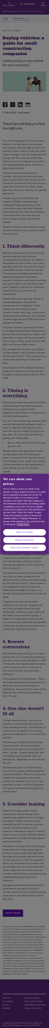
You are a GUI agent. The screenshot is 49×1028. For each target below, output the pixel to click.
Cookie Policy (23, 524)
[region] (24, 514)
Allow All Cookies (24, 532)
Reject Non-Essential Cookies (24, 548)
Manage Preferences (24, 540)
